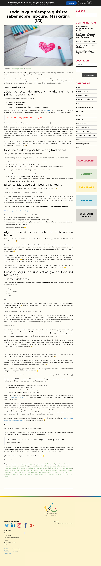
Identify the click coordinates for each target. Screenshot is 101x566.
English (79, 115)
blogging (31, 464)
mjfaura (29, 69)
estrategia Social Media (37, 466)
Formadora (86, 187)
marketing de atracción (12, 470)
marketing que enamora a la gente (45, 470)
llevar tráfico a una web (58, 468)
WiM (78, 148)
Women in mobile (86, 215)
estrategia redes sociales (20, 466)
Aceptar (71, 3)
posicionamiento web (36, 474)
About (6, 540)
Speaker (86, 200)
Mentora (86, 174)
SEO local (64, 474)
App (78, 87)
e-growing (80, 111)
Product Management (85, 136)
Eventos (79, 119)
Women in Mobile (10, 542)
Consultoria (8, 533)
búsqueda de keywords (47, 464)
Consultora (86, 160)
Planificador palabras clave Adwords (16, 474)
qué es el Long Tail (51, 474)
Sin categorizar (82, 144)
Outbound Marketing (19, 472)
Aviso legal (7, 553)
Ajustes (83, 3)
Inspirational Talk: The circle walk (85, 46)
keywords (46, 468)
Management (82, 124)
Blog (5, 545)
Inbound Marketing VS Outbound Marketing (27, 468)
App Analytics (82, 91)
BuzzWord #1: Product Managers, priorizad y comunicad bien (85, 35)
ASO (78, 103)
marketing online (27, 470)
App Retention (82, 95)
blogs (37, 464)
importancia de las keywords (55, 466)
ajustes (59, 4)
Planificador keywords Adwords (56, 472)
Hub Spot (46, 110)
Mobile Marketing (83, 132)
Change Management (85, 107)
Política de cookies (10, 551)
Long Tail (69, 468)
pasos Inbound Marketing (36, 472)
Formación (8, 535)
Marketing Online (17, 69)
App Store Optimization (86, 99)
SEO (59, 474)
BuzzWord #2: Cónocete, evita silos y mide (85, 28)
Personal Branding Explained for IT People (86, 52)
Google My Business (16, 397)
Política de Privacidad (11, 549)
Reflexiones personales (86, 41)
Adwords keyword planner (19, 464)
